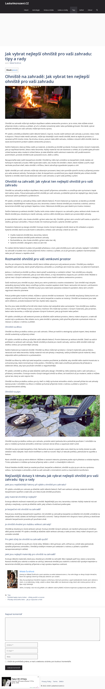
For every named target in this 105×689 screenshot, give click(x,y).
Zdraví (90, 10)
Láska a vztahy (63, 10)
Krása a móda (49, 10)
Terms (55, 681)
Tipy (73, 10)
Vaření (81, 10)
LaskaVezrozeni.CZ (17, 3)
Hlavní (26, 10)
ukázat (14, 70)
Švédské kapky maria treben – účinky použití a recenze (25, 597)
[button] (97, 10)
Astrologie (36, 10)
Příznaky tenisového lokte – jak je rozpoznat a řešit (24, 600)
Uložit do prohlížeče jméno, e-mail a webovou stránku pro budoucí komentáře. (39, 661)
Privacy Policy (46, 681)
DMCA (61, 681)
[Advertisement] (52, 28)
